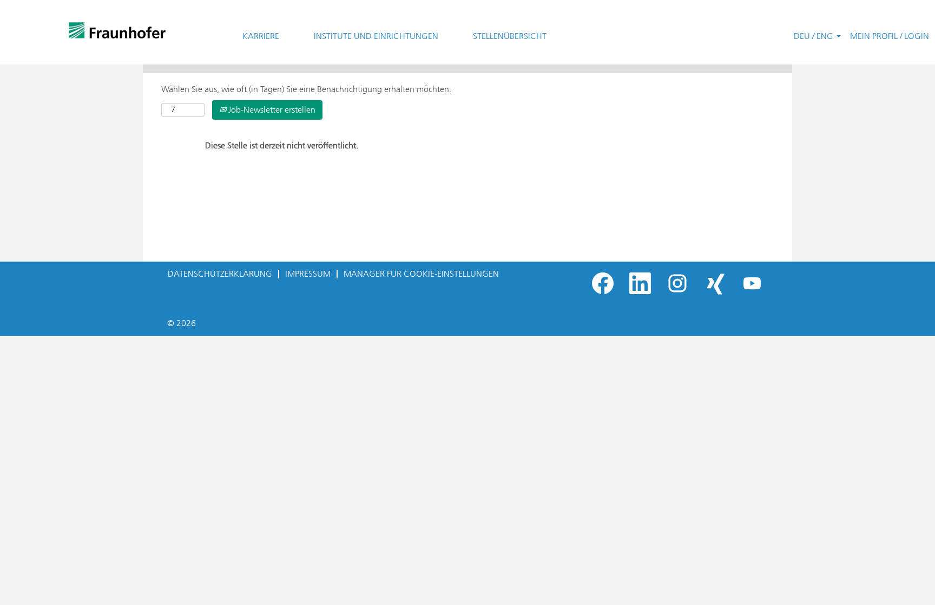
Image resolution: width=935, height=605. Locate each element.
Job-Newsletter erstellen (270, 110)
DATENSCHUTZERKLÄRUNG (220, 274)
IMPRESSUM (308, 274)
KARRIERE (260, 36)
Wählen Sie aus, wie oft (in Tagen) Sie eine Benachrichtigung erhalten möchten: (306, 89)
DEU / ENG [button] (814, 36)
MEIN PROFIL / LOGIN (889, 36)
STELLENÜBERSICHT (509, 36)
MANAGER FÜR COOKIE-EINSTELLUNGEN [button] (421, 274)
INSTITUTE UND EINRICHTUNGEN (376, 36)
